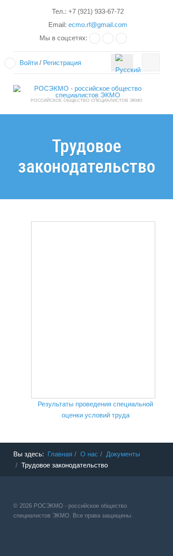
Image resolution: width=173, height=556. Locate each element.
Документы (123, 454)
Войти (29, 62)
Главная (59, 454)
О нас (89, 454)
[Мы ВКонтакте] (95, 38)
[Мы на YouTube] (122, 38)
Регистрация (62, 62)
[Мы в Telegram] (109, 38)
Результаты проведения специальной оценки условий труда (95, 409)
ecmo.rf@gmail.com (97, 24)
